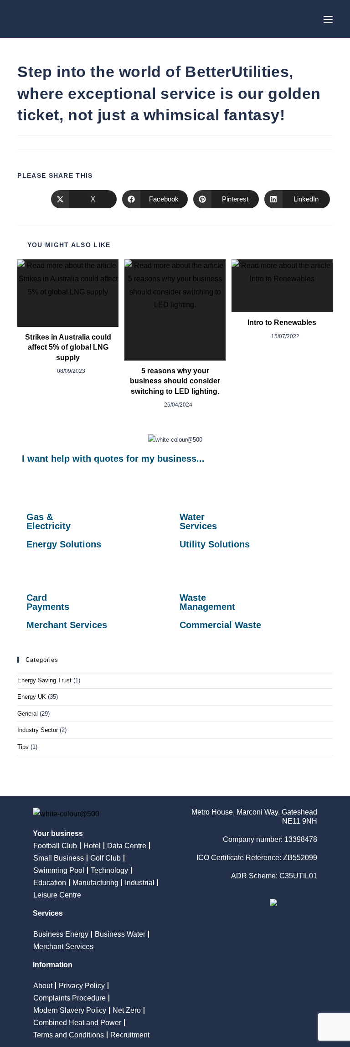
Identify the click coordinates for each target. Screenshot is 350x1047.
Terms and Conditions (68, 1035)
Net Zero (127, 1010)
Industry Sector (37, 730)
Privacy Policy (82, 986)
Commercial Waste (220, 625)
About (42, 986)
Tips (23, 746)
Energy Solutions (63, 544)
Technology (109, 870)
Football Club (55, 846)
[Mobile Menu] (328, 19)
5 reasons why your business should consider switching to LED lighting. (175, 381)
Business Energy (60, 934)
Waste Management (207, 602)
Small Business (58, 858)
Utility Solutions (215, 544)
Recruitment (129, 1035)
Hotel (92, 846)
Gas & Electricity (48, 521)
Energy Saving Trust (44, 680)
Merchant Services (66, 625)
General (27, 713)
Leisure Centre (57, 895)
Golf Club (105, 858)
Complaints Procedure (69, 998)
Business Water (120, 934)
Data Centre (126, 846)
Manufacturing (95, 883)
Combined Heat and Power (77, 1022)
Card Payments (47, 602)
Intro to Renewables (281, 322)
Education (49, 883)
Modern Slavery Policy (69, 1010)
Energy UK (31, 696)
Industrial (139, 883)
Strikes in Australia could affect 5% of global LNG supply (68, 347)
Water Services (198, 521)
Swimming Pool (58, 870)
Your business (58, 833)
